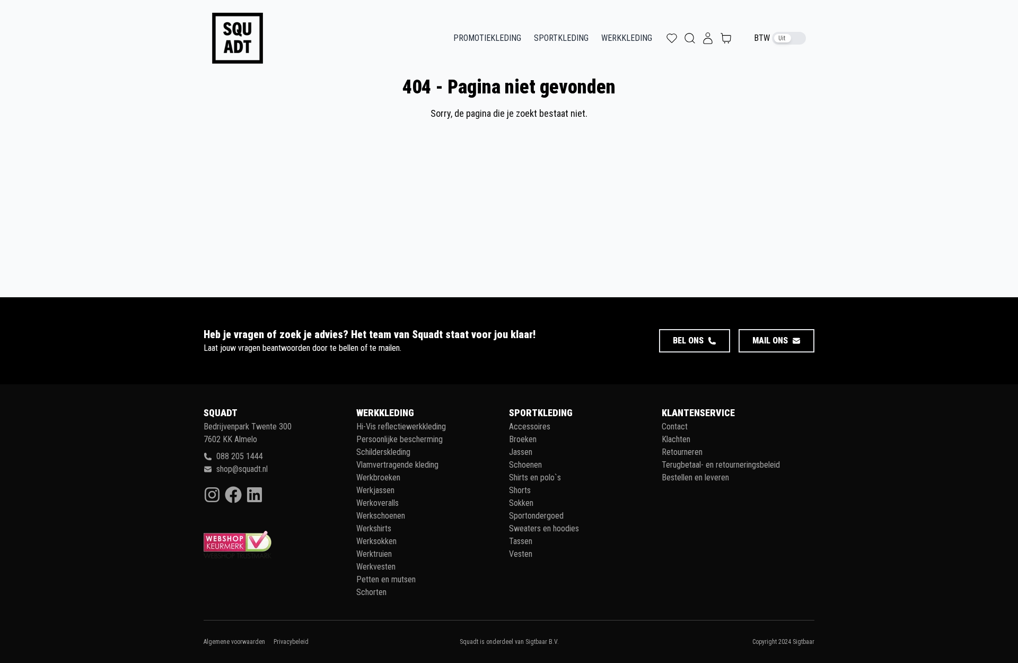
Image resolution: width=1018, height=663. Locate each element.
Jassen (520, 452)
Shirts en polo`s (535, 477)
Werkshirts (373, 528)
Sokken (521, 503)
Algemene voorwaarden (234, 641)
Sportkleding (561, 38)
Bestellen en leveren (695, 477)
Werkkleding (626, 38)
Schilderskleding (383, 452)
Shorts (520, 490)
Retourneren (682, 452)
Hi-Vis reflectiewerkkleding (401, 426)
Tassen (520, 541)
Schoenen (525, 465)
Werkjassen (375, 490)
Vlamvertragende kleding (397, 465)
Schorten (371, 592)
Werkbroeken (378, 477)
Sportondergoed (536, 516)
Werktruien (374, 554)
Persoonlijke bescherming (399, 439)
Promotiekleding (487, 38)
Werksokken (376, 541)
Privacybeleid (291, 641)
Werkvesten (376, 567)
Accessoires (529, 426)
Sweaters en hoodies (544, 528)
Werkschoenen (380, 516)
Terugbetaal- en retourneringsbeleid (721, 465)
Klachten (676, 439)
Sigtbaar (803, 641)
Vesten (520, 554)
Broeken (523, 439)
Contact (675, 426)
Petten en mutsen (386, 579)
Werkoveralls (377, 503)
